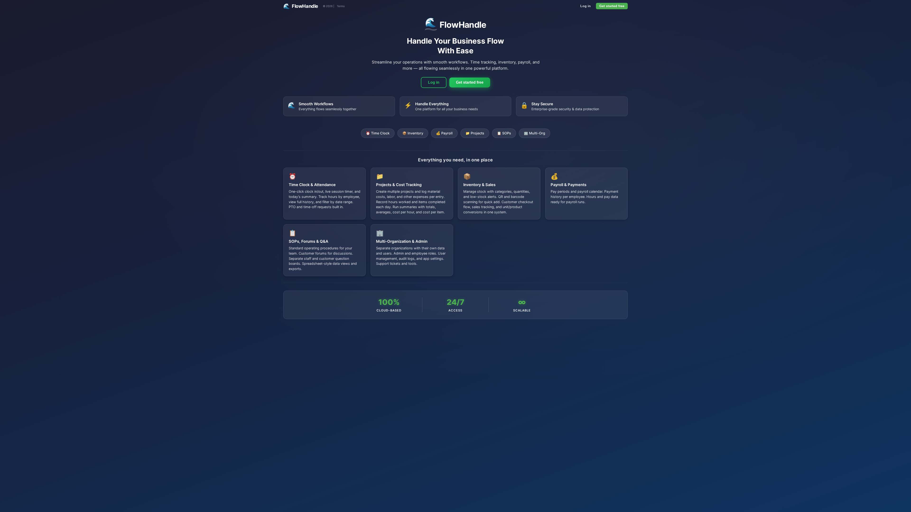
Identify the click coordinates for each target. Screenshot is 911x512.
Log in (585, 6)
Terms (341, 6)
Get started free (611, 6)
